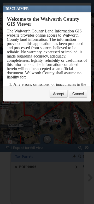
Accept (58, 93)
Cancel (78, 93)
